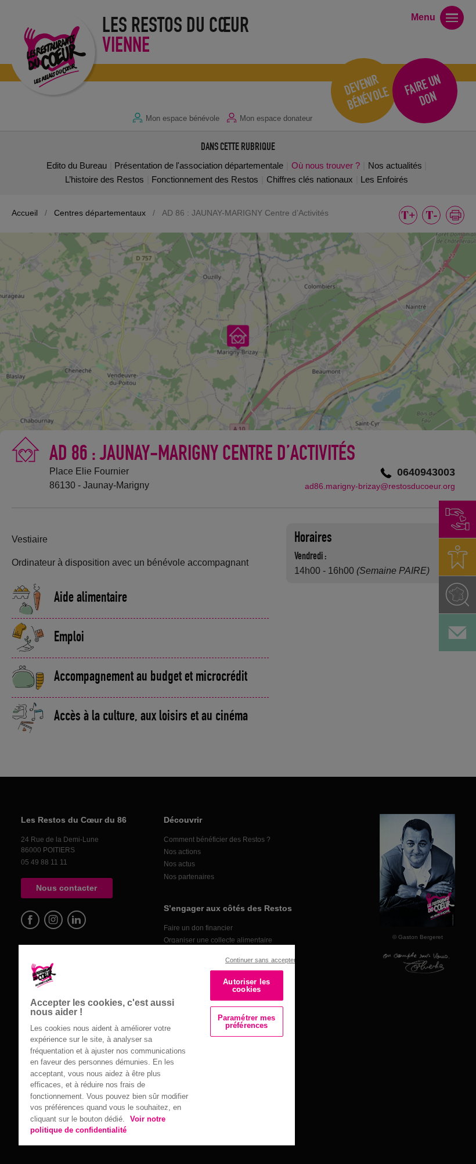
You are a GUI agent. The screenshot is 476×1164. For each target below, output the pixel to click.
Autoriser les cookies (246, 985)
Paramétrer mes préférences (247, 1021)
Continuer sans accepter (261, 959)
